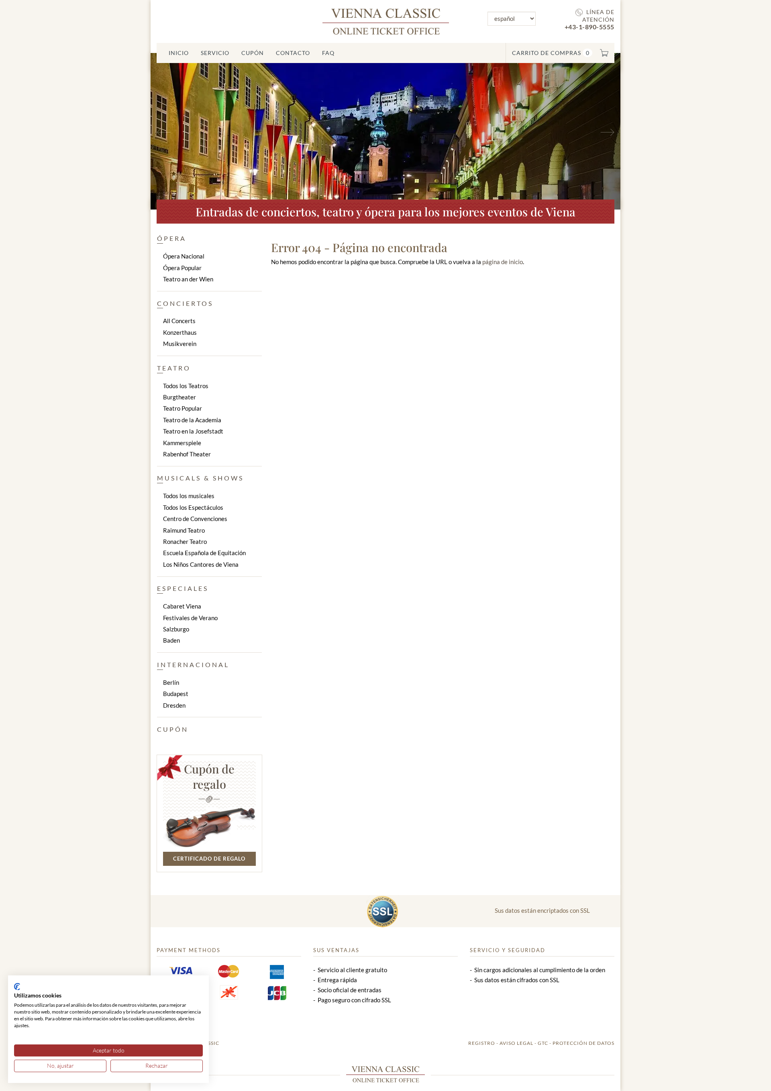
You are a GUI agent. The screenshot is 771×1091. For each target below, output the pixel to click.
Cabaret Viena (182, 606)
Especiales (182, 588)
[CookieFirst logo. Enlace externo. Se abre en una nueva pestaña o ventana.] (17, 986)
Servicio (215, 52)
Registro (481, 1043)
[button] (186, 131)
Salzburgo (176, 629)
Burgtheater (179, 397)
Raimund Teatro (184, 530)
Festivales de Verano (190, 617)
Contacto (293, 52)
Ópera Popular (182, 267)
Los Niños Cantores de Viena (201, 564)
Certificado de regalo (209, 858)
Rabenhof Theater (187, 454)
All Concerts (179, 320)
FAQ (328, 52)
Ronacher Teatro (185, 541)
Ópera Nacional (183, 256)
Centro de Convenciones (195, 518)
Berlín (171, 682)
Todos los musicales (188, 495)
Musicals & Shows (200, 478)
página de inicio (502, 261)
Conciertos (185, 303)
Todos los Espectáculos (193, 507)
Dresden (174, 705)
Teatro (174, 368)
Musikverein (179, 343)
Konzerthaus (180, 332)
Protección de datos (583, 1043)
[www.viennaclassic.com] (385, 20)
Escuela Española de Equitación (204, 552)
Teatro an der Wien (188, 279)
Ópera (171, 238)
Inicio (179, 52)
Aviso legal (516, 1043)
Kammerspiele (182, 442)
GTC (543, 1043)
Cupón (252, 52)
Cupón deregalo (209, 776)
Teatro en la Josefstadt (193, 431)
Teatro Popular (182, 408)
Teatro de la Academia (192, 419)
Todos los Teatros (185, 385)
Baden (171, 640)
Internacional (193, 664)
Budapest (175, 693)
